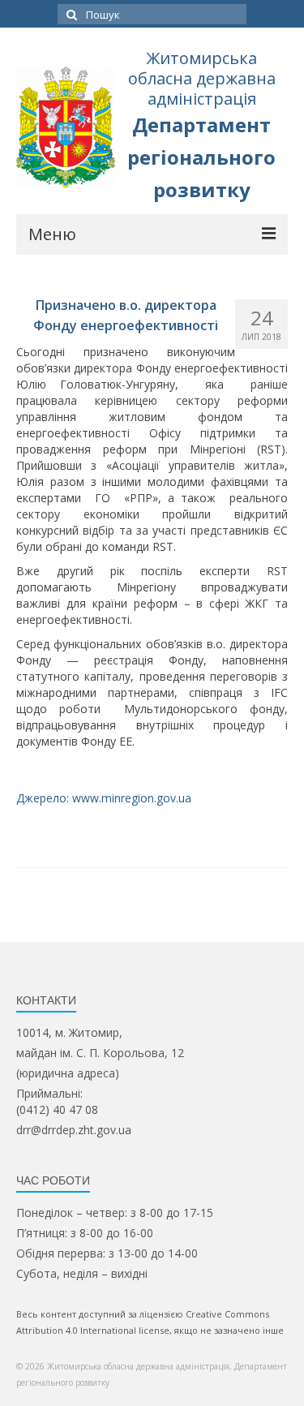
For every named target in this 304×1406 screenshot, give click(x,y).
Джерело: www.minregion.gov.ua (103, 798)
